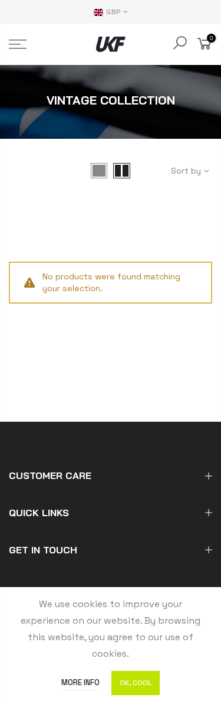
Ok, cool (135, 682)
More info (80, 682)
